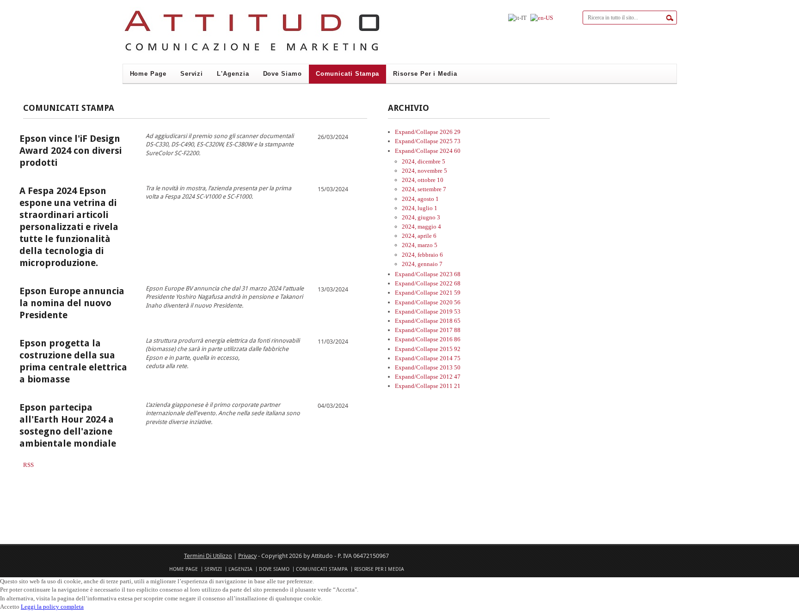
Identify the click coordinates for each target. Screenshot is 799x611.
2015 (450, 348)
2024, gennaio (422, 263)
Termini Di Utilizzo (208, 555)
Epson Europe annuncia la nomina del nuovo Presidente (71, 303)
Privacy (247, 555)
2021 (450, 292)
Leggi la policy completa (52, 606)
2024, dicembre (423, 161)
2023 (450, 274)
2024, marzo (419, 245)
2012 (450, 376)
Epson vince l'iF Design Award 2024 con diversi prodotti (70, 150)
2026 (450, 131)
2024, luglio (419, 208)
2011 (450, 385)
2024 (450, 150)
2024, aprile (419, 235)
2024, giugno (421, 217)
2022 (450, 283)
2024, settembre (424, 189)
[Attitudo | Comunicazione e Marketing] (252, 52)
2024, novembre (424, 170)
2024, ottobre (422, 179)
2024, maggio (421, 226)
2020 (450, 302)
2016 (450, 339)
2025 (450, 141)
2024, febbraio (422, 254)
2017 (450, 330)
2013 (450, 367)
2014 (450, 358)
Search (670, 18)
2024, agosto (420, 198)
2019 (450, 311)
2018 (450, 320)
